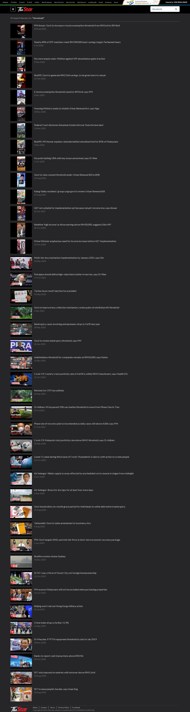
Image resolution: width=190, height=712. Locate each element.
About (35, 707)
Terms (52, 707)
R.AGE (29, 2)
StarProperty (47, 2)
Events (22, 2)
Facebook (76, 707)
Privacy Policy (63, 707)
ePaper (5, 2)
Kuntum (108, 2)
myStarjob (92, 2)
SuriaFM (117, 2)
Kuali (101, 2)
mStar (37, 2)
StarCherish (59, 2)
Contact (44, 707)
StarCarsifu (70, 2)
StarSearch (81, 2)
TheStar (14, 2)
